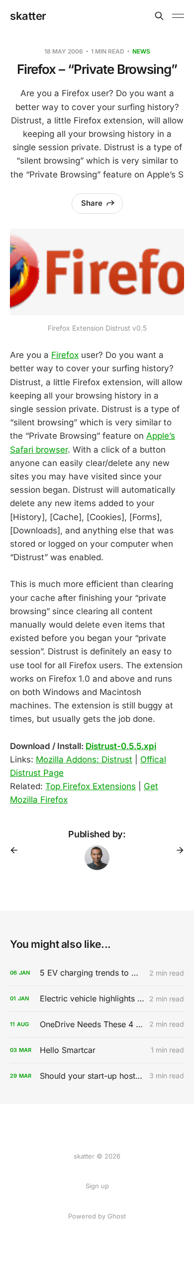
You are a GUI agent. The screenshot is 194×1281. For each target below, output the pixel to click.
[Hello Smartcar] (97, 1050)
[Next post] (176, 850)
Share (91, 203)
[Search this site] (159, 15)
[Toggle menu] (178, 15)
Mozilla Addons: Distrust (84, 759)
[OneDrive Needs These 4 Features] (97, 1024)
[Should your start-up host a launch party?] (97, 1076)
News (141, 51)
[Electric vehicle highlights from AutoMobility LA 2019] (97, 998)
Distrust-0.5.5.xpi (121, 746)
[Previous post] (17, 850)
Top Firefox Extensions (90, 786)
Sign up (97, 1186)
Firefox (65, 355)
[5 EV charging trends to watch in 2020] (97, 973)
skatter (28, 15)
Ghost (116, 1216)
